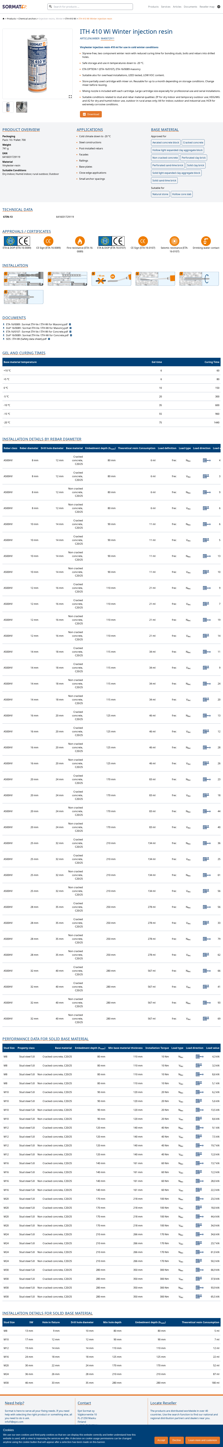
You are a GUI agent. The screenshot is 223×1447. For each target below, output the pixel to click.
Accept (161, 1440)
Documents (190, 6)
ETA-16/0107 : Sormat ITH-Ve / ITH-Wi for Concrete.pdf (37, 331)
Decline (176, 1440)
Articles (177, 6)
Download (93, 114)
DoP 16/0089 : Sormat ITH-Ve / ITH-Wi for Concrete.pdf (37, 335)
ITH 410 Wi (70, 18)
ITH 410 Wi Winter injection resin (95, 18)
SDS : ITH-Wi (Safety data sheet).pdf (26, 339)
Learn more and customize (202, 1440)
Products (153, 6)
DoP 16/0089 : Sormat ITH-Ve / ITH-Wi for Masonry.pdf (37, 328)
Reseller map (207, 6)
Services (166, 6)
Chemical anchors (27, 18)
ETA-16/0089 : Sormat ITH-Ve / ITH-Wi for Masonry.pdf (37, 324)
